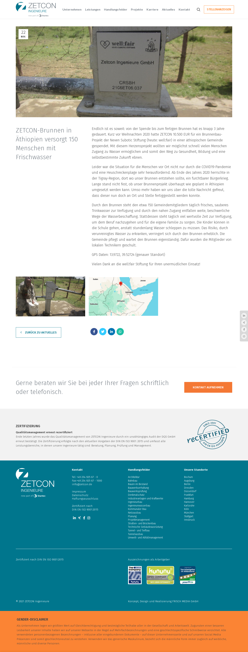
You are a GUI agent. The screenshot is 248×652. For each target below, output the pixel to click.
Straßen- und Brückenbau (142, 523)
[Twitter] (102, 331)
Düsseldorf (190, 491)
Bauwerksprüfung (137, 491)
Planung (132, 516)
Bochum (188, 477)
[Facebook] (94, 331)
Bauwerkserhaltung (138, 487)
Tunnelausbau (135, 534)
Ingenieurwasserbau (139, 505)
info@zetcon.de (82, 484)
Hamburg (189, 498)
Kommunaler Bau (137, 509)
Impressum (79, 491)
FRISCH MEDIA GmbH (185, 601)
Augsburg (189, 480)
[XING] (79, 518)
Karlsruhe (189, 505)
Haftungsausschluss (85, 498)
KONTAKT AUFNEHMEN (208, 387)
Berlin (187, 484)
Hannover (189, 502)
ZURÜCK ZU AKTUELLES (41, 332)
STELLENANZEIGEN (219, 9)
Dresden (189, 487)
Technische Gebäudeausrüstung (145, 526)
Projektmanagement (139, 519)
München (189, 512)
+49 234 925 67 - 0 (87, 477)
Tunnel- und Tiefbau (139, 530)
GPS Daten (100, 254)
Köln (186, 509)
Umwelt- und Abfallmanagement (145, 537)
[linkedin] (111, 331)
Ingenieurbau (135, 502)
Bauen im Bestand (138, 484)
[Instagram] (88, 518)
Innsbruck (189, 519)
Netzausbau (134, 512)
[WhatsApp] (120, 331)
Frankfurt (188, 494)
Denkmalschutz (136, 494)
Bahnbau (132, 480)
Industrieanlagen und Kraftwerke (145, 498)
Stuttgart (188, 516)
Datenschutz (80, 495)
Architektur (134, 477)
